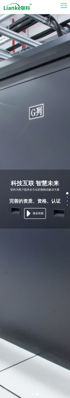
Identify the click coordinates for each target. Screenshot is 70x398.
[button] (33, 394)
